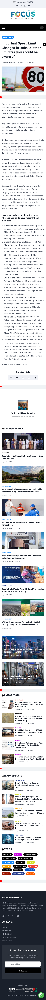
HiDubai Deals (7, 934)
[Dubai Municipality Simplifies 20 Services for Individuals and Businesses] (23, 540)
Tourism (30, 874)
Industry (19, 808)
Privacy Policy (7, 941)
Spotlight (30, 870)
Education (6, 453)
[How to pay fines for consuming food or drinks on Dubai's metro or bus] (23, 674)
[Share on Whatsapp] (23, 377)
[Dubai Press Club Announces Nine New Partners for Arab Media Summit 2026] (8, 745)
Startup (6, 874)
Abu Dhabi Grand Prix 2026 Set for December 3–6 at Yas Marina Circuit (29, 758)
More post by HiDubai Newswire (22, 417)
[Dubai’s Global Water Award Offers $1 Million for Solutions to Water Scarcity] (23, 574)
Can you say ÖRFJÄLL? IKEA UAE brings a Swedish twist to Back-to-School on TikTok (29, 704)
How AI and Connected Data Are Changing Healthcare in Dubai (28, 838)
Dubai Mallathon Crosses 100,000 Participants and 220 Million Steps (29, 731)
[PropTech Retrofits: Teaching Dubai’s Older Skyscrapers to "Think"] (8, 785)
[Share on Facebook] (11, 377)
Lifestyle (19, 700)
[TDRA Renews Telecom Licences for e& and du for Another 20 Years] (8, 812)
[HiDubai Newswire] (23, 410)
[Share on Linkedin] (35, 377)
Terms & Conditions (9, 937)
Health (18, 794)
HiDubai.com (6, 930)
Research (19, 714)
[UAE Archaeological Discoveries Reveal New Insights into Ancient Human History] (8, 718)
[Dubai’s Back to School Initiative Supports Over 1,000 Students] (23, 441)
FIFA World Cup (25, 858)
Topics (4, 927)
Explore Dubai (30, 854)
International (20, 866)
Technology (7, 586)
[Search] (42, 27)
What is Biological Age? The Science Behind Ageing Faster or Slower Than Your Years (28, 799)
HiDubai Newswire (9, 62)
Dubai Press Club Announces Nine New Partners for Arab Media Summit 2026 (29, 745)
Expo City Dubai (9, 858)
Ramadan (6, 870)
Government (8, 37)
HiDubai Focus (18, 995)
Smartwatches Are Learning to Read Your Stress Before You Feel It (29, 825)
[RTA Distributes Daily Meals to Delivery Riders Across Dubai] (23, 507)
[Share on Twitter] (17, 377)
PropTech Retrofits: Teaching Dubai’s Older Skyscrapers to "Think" (27, 785)
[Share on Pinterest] (29, 377)
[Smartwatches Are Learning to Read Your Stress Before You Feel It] (8, 826)
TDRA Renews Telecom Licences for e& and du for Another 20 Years (29, 812)
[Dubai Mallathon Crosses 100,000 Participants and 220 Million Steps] (8, 732)
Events (18, 728)
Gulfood (20, 862)
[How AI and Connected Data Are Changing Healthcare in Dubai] (8, 839)
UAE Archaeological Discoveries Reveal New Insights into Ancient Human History (28, 718)
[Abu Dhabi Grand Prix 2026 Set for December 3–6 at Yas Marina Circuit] (8, 759)
